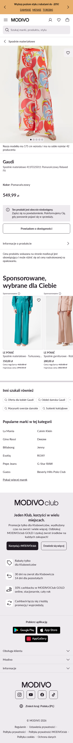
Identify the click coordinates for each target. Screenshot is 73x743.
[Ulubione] (59, 20)
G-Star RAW (45, 463)
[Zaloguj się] (50, 20)
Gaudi (8, 161)
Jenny (40, 447)
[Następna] (68, 7)
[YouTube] (31, 694)
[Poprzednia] (5, 7)
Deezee (41, 439)
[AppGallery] (36, 638)
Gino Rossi (9, 439)
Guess (6, 471)
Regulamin (20, 726)
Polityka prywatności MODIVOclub (48, 731)
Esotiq (7, 455)
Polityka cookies (26, 736)
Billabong (8, 447)
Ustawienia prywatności (42, 726)
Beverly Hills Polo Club (51, 471)
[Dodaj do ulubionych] (68, 52)
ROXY (41, 455)
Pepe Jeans (10, 463)
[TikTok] (53, 694)
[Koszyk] (67, 20)
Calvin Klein (44, 431)
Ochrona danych (47, 736)
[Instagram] (19, 694)
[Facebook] (42, 694)
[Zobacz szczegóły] (68, 243)
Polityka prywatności (14, 731)
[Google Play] (24, 630)
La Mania (8, 431)
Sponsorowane (10, 293)
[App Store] (48, 630)
